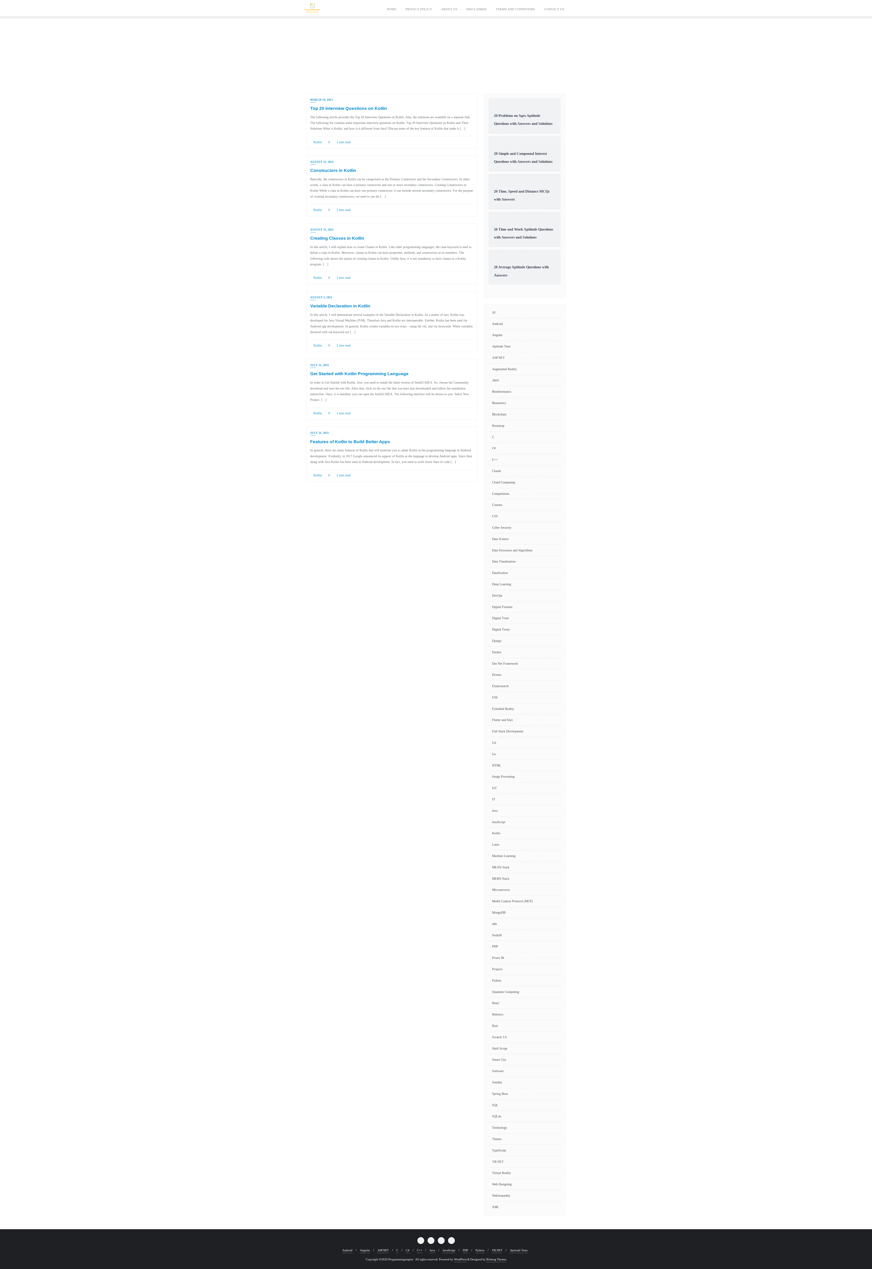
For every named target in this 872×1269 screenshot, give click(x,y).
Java (495, 810)
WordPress (460, 1259)
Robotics (497, 1014)
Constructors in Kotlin (333, 170)
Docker (496, 652)
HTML (496, 765)
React (495, 1003)
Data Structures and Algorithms (512, 550)
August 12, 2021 (322, 229)
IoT (494, 788)
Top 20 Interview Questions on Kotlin (348, 108)
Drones (496, 674)
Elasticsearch (500, 686)
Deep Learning (501, 584)
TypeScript (499, 1150)
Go (494, 754)
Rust (495, 1026)
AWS (495, 380)
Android (497, 324)
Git (494, 742)
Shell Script (499, 1048)
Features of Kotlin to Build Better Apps (350, 441)
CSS (495, 516)
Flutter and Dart (502, 720)
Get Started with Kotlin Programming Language (359, 373)
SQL (495, 1105)
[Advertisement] (436, 52)
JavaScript (498, 822)
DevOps (497, 595)
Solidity (497, 1082)
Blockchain (499, 414)
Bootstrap (498, 425)
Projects (497, 969)
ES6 (495, 697)
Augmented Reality (504, 369)
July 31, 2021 (319, 365)
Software (498, 1071)
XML (495, 1207)
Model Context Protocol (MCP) (512, 901)
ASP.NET (498, 357)
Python (496, 980)
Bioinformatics (501, 391)
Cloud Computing (503, 482)
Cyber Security (501, 527)
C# (494, 448)
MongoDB (498, 912)
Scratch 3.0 (499, 1037)
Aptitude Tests (501, 346)
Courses (497, 505)
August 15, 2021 (322, 161)
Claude (496, 471)
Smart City (499, 1059)
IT (493, 799)
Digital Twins (501, 629)
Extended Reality (503, 709)
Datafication (500, 573)
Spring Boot (500, 1094)
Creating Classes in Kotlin (337, 238)
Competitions (500, 493)
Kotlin (317, 142)
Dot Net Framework (505, 663)
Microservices (501, 890)
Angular (497, 335)
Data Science (500, 539)
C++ (495, 459)
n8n (494, 924)
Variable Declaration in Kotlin (340, 306)
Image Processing (503, 776)
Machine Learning (503, 856)
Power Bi (498, 958)
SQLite (496, 1116)
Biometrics (499, 403)
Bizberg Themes (496, 1259)
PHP (495, 946)
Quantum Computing (505, 992)
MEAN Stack (500, 867)
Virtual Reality (501, 1173)
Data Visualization (503, 561)
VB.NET (498, 1161)
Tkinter (497, 1139)
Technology (499, 1127)
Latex (495, 844)
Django (496, 641)
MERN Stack (500, 878)
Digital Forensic (502, 607)
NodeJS (497, 935)
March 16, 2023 (321, 99)
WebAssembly (501, 1195)
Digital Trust (500, 618)
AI (493, 312)
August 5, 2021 (321, 297)
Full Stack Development (507, 731)
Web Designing (502, 1184)
